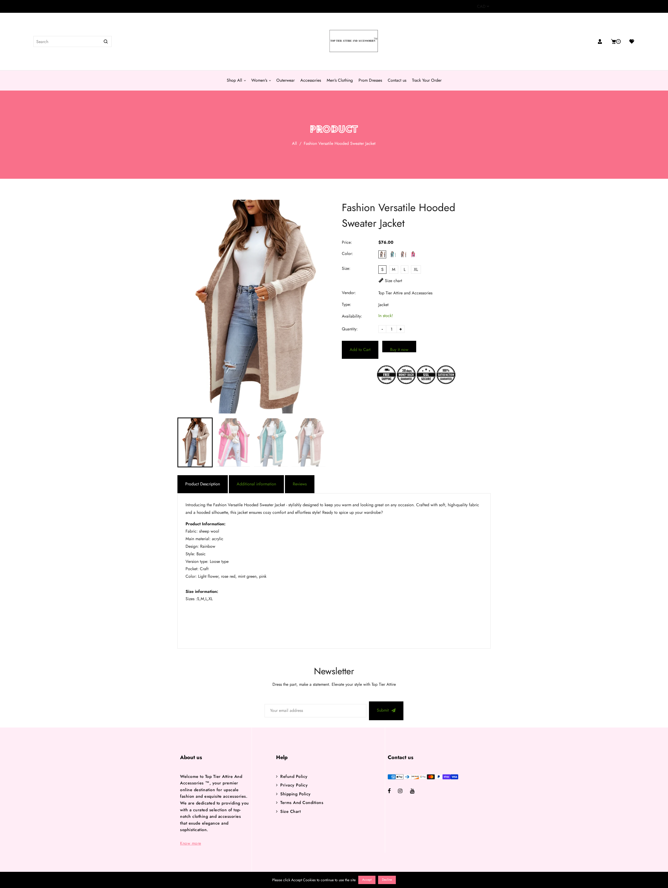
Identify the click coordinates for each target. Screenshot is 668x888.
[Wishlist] (629, 41)
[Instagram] (404, 791)
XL (416, 269)
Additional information (256, 484)
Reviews (300, 484)
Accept (367, 879)
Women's (260, 80)
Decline (387, 879)
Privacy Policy (294, 785)
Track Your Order (427, 80)
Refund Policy (294, 776)
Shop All (235, 80)
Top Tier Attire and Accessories (405, 293)
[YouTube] (416, 791)
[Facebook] (393, 791)
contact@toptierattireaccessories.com (211, 6)
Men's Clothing (340, 80)
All (294, 143)
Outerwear (285, 80)
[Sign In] (601, 41)
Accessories (310, 80)
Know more (190, 843)
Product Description (202, 484)
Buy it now (399, 349)
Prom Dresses (370, 80)
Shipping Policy (295, 794)
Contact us (397, 80)
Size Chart (290, 811)
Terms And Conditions (301, 803)
